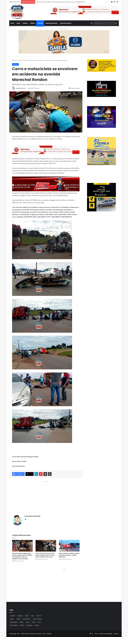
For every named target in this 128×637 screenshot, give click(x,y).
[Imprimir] (50, 474)
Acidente (12, 615)
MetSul (22, 622)
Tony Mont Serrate (20, 88)
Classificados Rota (51, 23)
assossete (20, 615)
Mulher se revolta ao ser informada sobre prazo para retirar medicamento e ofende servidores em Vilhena (67, 2)
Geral (18, 23)
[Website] (25, 519)
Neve (39, 622)
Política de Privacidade (105, 633)
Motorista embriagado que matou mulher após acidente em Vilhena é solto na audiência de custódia (22, 556)
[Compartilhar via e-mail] (45, 474)
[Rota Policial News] (16, 12)
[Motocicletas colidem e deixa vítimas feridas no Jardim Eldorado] (69, 546)
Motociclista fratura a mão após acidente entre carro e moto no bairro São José (45, 555)
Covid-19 (38, 615)
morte (27, 622)
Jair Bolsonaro (26, 619)
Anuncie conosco (65, 23)
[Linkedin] (36, 474)
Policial (25, 23)
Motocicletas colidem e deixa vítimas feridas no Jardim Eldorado (69, 555)
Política (32, 23)
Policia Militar (13, 625)
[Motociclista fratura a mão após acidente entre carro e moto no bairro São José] (46, 546)
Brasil (26, 615)
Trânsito (40, 23)
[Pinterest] (41, 474)
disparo (12, 619)
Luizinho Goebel (37, 619)
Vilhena (37, 625)
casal (32, 615)
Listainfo (49, 633)
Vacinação (29, 625)
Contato (116, 633)
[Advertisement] (45, 496)
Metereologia (13, 622)
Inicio (12, 23)
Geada (18, 619)
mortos (33, 622)
